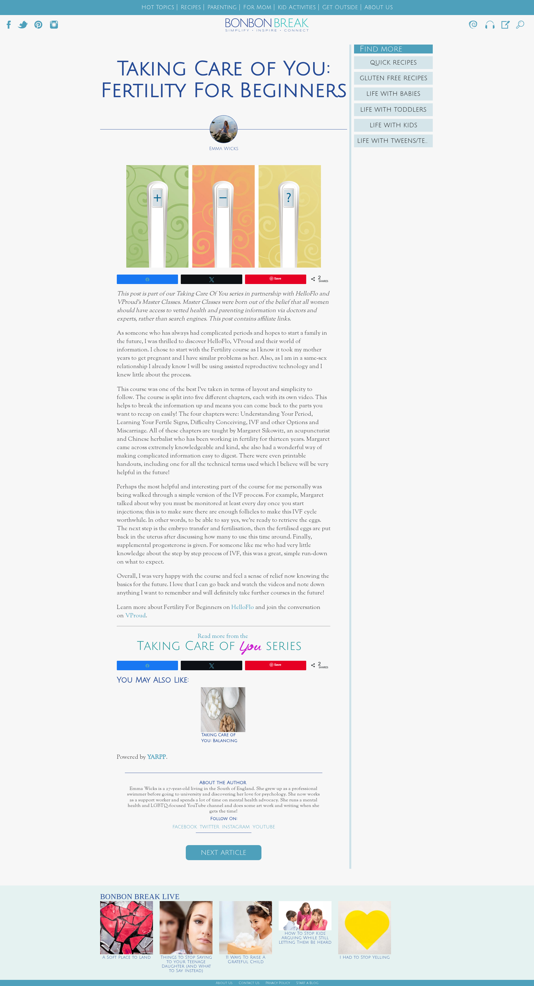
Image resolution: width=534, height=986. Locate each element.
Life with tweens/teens (395, 141)
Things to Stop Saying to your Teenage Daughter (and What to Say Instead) (186, 964)
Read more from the (223, 636)
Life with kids (393, 125)
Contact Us (249, 983)
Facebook (11, 26)
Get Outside (340, 7)
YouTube (264, 827)
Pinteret (38, 26)
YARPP (156, 757)
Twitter (23, 26)
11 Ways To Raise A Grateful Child (245, 959)
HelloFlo (242, 607)
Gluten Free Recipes (393, 78)
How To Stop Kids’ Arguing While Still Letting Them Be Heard (305, 938)
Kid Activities (297, 7)
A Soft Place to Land (126, 957)
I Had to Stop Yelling (365, 957)
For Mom (257, 7)
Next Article (223, 852)
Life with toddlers (393, 109)
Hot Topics (157, 7)
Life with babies (393, 93)
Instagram (54, 26)
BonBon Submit (505, 26)
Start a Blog (307, 983)
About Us (378, 7)
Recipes (191, 7)
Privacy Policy (278, 983)
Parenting (222, 7)
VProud (135, 615)
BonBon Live (489, 26)
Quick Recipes (393, 62)
